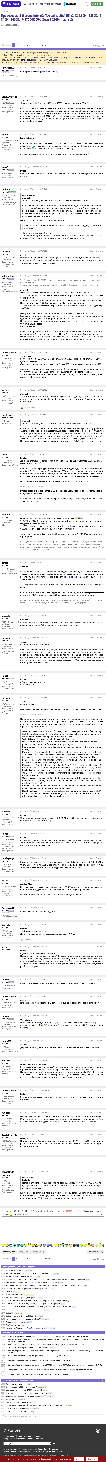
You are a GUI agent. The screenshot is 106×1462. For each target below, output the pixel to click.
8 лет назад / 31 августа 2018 (33, 925)
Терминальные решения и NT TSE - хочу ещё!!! (24, 1390)
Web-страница (7, 112)
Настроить (92, 1459)
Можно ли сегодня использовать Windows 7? (23, 1319)
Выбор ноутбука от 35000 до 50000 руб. (21, 1316)
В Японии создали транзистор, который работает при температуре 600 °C (36, 1356)
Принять (78, 1459)
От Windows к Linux (13, 1325)
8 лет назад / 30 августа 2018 (33, 908)
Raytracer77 (28, 940)
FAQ (45, 1449)
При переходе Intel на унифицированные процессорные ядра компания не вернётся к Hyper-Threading (48, 1337)
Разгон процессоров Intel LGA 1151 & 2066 (38, 60)
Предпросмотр (38, 1252)
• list (75, 1211)
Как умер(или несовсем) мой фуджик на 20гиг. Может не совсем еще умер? (35, 1405)
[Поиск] (86, 3)
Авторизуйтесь (9, 1252)
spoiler (50, 1211)
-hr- (3, 1214)
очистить (26, 1214)
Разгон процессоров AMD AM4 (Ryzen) (20, 1276)
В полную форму (96, 1252)
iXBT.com (7, 1455)
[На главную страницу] (11, 4)
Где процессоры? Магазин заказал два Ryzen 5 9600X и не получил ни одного (38, 1374)
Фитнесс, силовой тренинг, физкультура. (22, 1298)
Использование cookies (12, 1451)
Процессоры (5, 11)
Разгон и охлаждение (85, 57)
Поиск (40, 1449)
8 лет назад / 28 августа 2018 (33, 811)
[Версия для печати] (94, 45)
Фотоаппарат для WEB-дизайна (18, 1411)
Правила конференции (28, 1449)
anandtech (76, 577)
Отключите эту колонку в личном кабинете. (19, 1416)
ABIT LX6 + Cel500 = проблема (17, 1402)
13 (42, 45)
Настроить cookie (30, 1451)
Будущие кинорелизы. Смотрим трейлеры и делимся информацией (32, 1283)
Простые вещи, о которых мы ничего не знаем (24, 1310)
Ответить (99, 67)
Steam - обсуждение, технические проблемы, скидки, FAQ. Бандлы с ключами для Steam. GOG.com (44, 1286)
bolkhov (16, 25)
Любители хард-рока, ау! (15, 1322)
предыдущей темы (48, 71)
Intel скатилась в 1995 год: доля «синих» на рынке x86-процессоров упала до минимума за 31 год (46, 1345)
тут (83, 887)
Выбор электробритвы (14, 1295)
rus (7, 1214)
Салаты (9, 1292)
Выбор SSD (10, 1313)
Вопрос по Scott (12, 1399)
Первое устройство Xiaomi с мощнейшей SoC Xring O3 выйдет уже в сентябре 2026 (40, 1360)
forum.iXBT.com (55, 1455)
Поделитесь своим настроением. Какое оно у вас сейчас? (28, 1289)
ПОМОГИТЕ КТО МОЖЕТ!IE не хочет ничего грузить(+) (26, 1396)
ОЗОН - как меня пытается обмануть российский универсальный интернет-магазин (38, 1307)
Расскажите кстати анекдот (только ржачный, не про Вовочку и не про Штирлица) (38, 1301)
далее (47, 45)
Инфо (92, 67)
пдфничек (53, 719)
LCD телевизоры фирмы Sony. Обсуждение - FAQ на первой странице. (33, 1304)
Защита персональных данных (50, 1451)
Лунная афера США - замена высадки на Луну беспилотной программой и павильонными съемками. (45, 1279)
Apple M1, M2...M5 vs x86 (15, 1270)
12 (38, 45)
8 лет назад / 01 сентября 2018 (34, 1090)
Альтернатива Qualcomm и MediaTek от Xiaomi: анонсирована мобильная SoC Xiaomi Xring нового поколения (50, 1370)
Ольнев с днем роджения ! (16, 1384)
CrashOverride (29, 408)
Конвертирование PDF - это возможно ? (21, 1387)
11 (34, 45)
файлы (19, 1214)
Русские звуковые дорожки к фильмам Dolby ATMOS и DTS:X (29, 1273)
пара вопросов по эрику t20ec (17, 1408)
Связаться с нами (10, 1449)
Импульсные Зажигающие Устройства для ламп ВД (26, 1328)
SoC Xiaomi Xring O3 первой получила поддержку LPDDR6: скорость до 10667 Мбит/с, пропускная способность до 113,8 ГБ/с (55, 1365)
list (80, 1211)
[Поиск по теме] (98, 45)
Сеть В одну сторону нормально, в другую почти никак (27, 1393)
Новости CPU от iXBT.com (12, 1333)
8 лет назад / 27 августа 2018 (33, 616)
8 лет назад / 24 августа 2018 (33, 67)
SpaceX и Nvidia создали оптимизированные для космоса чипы (32, 1348)
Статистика (53, 1449)
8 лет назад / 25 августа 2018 (33, 415)
